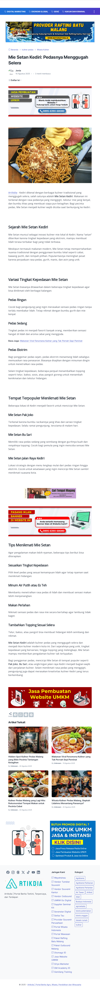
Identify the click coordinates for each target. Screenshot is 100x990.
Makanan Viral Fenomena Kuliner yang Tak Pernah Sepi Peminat (51, 341)
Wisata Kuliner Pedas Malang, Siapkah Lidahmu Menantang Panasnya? (71, 802)
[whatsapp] (20, 714)
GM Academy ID (62, 968)
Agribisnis (80, 878)
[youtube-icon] (33, 872)
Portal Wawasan (62, 934)
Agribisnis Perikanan (84, 883)
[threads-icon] (18, 872)
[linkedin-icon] (38, 872)
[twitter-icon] (23, 872)
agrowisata (80, 906)
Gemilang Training (63, 972)
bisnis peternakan (83, 911)
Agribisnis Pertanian (84, 887)
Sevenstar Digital (62, 911)
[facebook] (15, 714)
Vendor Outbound (63, 896)
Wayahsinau (60, 877)
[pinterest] (31, 714)
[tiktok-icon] (28, 872)
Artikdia (12, 192)
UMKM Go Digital (62, 900)
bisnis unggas (82, 915)
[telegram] (26, 714)
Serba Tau (59, 915)
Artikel (89, 892)
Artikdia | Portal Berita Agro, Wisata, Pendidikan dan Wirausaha (54, 984)
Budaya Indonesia (83, 901)
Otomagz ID (60, 952)
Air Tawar (80, 892)
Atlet (78, 897)
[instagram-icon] (13, 872)
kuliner (79, 925)
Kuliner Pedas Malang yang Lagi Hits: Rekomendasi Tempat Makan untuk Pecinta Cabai (27, 803)
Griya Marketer (61, 964)
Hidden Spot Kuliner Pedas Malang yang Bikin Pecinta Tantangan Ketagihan (25, 759)
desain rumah (81, 920)
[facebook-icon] (8, 872)
